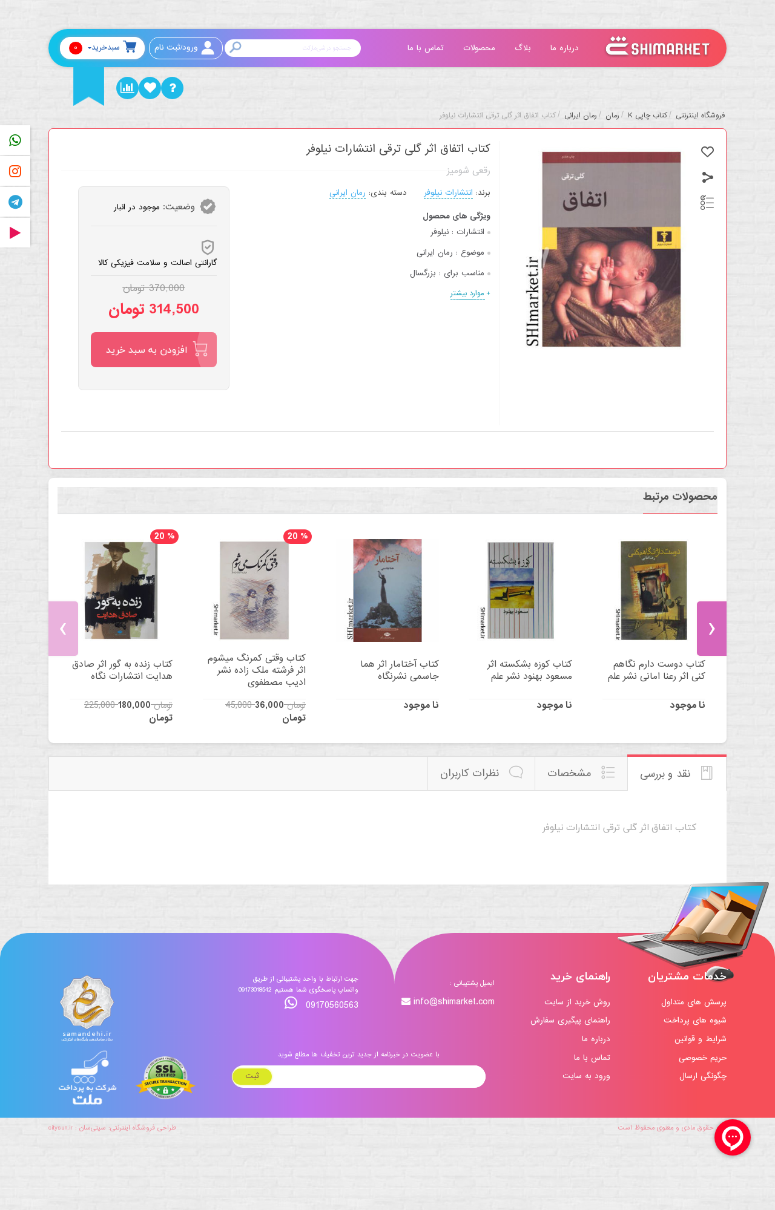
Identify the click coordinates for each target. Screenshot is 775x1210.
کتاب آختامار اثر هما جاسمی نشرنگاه (399, 670)
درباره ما (566, 48)
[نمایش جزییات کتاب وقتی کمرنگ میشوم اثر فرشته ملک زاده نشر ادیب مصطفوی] (254, 590)
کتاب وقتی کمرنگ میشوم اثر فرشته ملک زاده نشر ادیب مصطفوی (257, 670)
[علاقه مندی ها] (150, 88)
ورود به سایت (586, 1076)
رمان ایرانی (347, 192)
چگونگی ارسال (703, 1076)
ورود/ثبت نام (176, 47)
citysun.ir (60, 1128)
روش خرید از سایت (577, 1002)
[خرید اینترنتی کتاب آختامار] (387, 590)
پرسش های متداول (694, 1002)
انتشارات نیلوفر (448, 192)
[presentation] (63, 628)
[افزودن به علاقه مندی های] (707, 152)
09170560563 (330, 1005)
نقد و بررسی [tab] (667, 774)
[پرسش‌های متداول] (172, 88)
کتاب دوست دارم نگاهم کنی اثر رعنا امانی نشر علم (656, 670)
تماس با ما (427, 48)
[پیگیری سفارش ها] (127, 88)
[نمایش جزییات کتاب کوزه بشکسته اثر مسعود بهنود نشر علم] (520, 590)
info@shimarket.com (454, 1002)
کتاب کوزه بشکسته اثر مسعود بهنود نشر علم (529, 670)
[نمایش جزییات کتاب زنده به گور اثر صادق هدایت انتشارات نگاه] (121, 590)
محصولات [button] (480, 48)
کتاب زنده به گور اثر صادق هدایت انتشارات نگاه (122, 670)
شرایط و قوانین (700, 1039)
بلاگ (524, 48)
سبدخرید (97, 47)
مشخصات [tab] (571, 773)
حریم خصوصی (703, 1058)
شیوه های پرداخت (695, 1020)
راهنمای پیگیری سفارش (570, 1020)
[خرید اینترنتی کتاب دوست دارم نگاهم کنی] (653, 590)
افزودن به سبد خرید (147, 349)
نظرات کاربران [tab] (471, 773)
